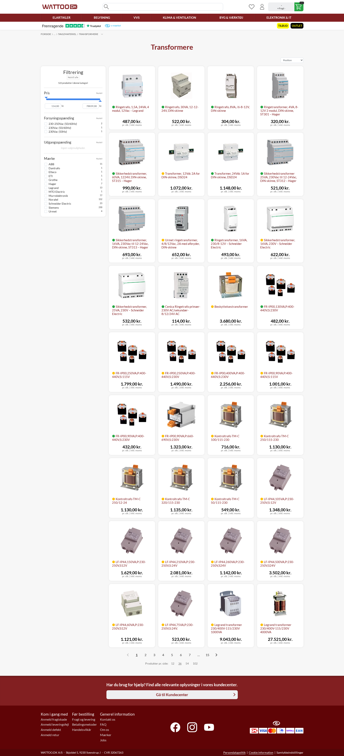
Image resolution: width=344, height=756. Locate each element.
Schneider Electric (60, 203)
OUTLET (297, 25)
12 (172, 663)
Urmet (53, 211)
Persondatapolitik (234, 752)
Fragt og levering (83, 719)
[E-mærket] (113, 26)
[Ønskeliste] (251, 6)
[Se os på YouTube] (209, 727)
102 (195, 663)
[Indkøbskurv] (285, 6)
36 (180, 663)
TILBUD (283, 25)
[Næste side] (216, 654)
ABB (51, 164)
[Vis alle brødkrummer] (102, 34)
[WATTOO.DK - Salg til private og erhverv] (60, 6)
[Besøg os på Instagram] (192, 727)
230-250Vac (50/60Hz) (63, 123)
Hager (52, 184)
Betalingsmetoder (84, 724)
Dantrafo (54, 168)
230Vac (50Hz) (58, 131)
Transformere (88, 34)
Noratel (53, 199)
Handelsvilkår (81, 729)
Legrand (54, 188)
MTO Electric (57, 191)
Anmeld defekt (51, 729)
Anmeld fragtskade (54, 719)
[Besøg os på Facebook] (175, 727)
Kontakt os (107, 719)
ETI (51, 176)
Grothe (53, 180)
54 (187, 663)
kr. (63, 106)
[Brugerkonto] (262, 6)
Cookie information (261, 752)
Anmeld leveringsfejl (55, 724)
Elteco (52, 172)
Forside (46, 34)
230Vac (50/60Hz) (60, 127)
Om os (104, 729)
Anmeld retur (50, 735)
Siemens (54, 207)
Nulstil (99, 93)
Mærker (105, 735)
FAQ (103, 724)
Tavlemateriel (67, 34)
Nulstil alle (73, 77)
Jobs (103, 740)
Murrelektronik (58, 195)
